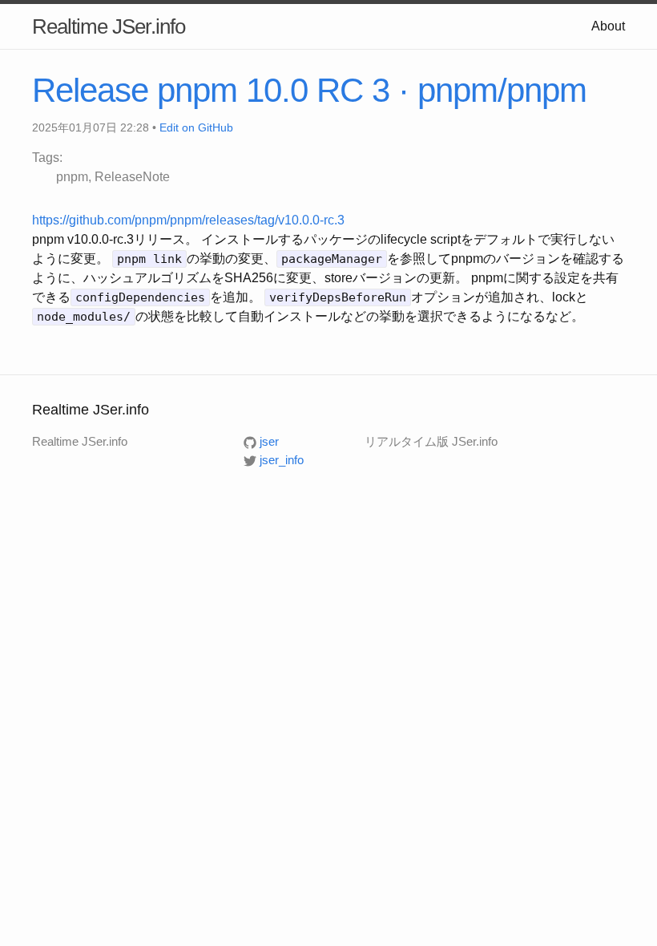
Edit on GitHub (196, 127)
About (608, 26)
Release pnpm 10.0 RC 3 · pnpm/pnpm (309, 90)
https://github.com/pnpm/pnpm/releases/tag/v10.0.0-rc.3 (188, 220)
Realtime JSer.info (108, 26)
